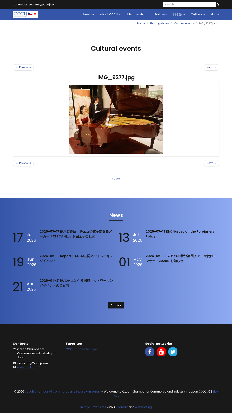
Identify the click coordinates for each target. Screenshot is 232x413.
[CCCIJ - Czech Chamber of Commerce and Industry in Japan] (25, 14)
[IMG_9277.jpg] (116, 119)
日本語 (178, 14)
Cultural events (184, 23)
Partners (160, 14)
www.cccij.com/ (28, 367)
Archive (116, 305)
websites (99, 407)
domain (122, 407)
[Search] (217, 5)
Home (215, 14)
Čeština (196, 14)
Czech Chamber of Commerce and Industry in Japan (63, 391)
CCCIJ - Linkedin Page (81, 349)
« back (116, 178)
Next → (211, 67)
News (87, 14)
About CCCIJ (109, 14)
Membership (136, 14)
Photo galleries (159, 23)
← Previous (23, 67)
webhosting (143, 407)
